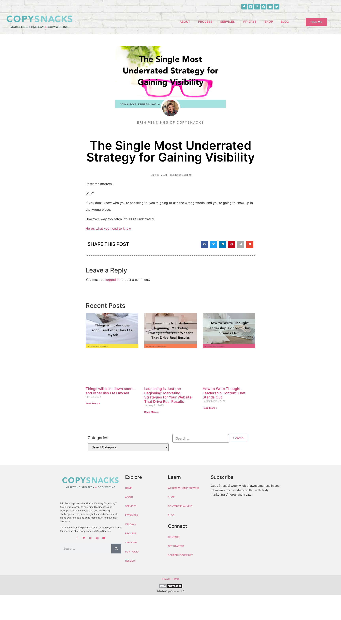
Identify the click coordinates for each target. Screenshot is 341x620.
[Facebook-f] (244, 6)
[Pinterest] (263, 6)
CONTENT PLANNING (180, 506)
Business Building (181, 174)
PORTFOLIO (132, 551)
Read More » (93, 403)
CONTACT (174, 536)
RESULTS (130, 560)
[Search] (116, 548)
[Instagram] (257, 6)
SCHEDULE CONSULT (180, 555)
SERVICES (227, 21)
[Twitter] (276, 6)
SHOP (268, 21)
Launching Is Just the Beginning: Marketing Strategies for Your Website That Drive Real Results (168, 395)
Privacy (166, 578)
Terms (175, 578)
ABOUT (185, 21)
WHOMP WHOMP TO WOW (183, 488)
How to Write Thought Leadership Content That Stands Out (224, 393)
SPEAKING (131, 542)
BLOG (285, 21)
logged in (112, 280)
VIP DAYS (250, 21)
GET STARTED (176, 546)
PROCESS (205, 21)
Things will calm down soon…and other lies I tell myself (110, 391)
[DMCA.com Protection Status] (170, 587)
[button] (204, 244)
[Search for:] (200, 438)
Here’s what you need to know (108, 228)
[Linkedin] (250, 6)
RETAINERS (131, 515)
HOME (128, 488)
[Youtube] (270, 6)
